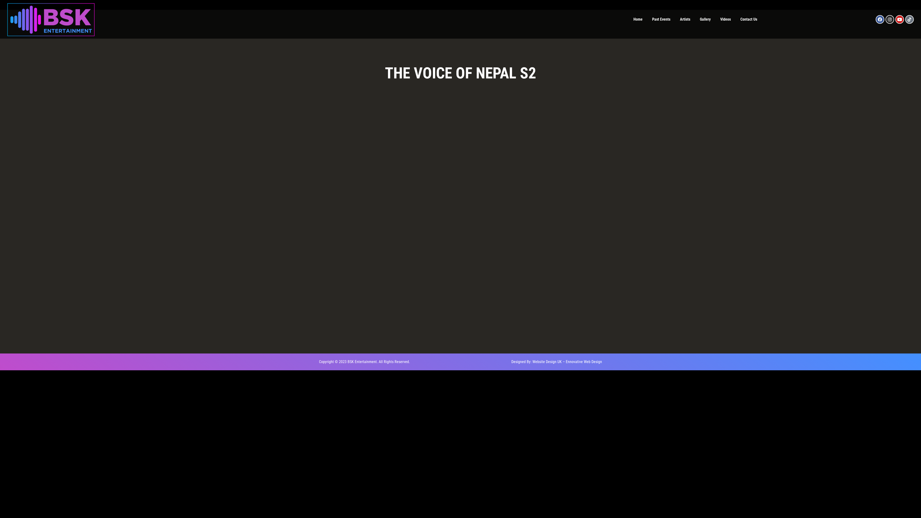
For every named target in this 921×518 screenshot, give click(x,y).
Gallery (705, 19)
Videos (725, 19)
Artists (685, 19)
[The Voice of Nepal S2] (352, 124)
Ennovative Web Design (584, 361)
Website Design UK (547, 361)
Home (638, 19)
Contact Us (748, 19)
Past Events (661, 19)
